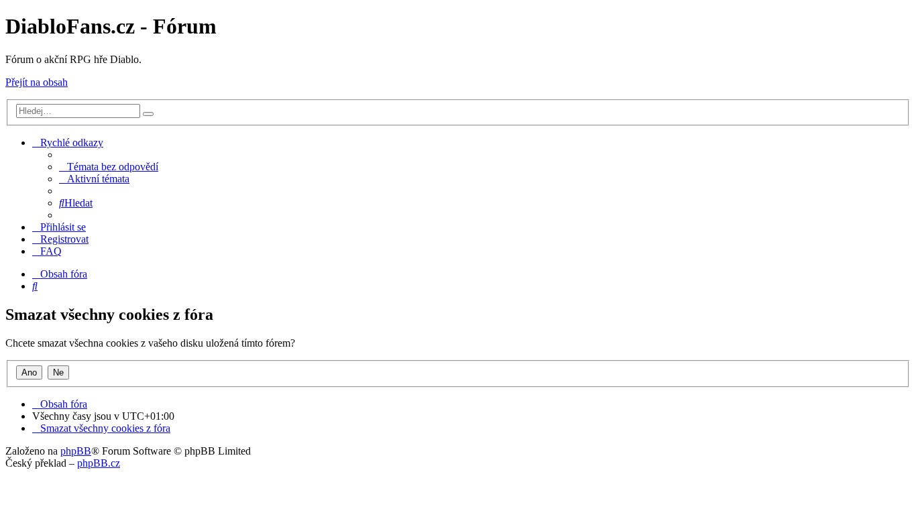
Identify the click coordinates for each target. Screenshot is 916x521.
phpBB (75, 451)
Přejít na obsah (36, 82)
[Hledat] (148, 114)
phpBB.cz (98, 463)
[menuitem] (108, 166)
